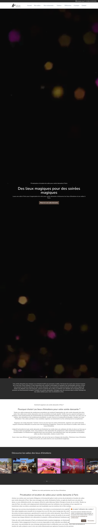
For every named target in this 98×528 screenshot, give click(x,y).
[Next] (96, 468)
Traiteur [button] (59, 5)
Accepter (84, 520)
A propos (76, 5)
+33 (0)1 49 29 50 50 (91, 1)
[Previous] (2, 468)
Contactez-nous (80, 1)
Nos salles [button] (37, 5)
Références (68, 5)
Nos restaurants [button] (48, 5)
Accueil (29, 5)
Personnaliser (91, 520)
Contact (84, 5)
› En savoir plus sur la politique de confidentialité (82, 516)
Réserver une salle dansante (49, 203)
